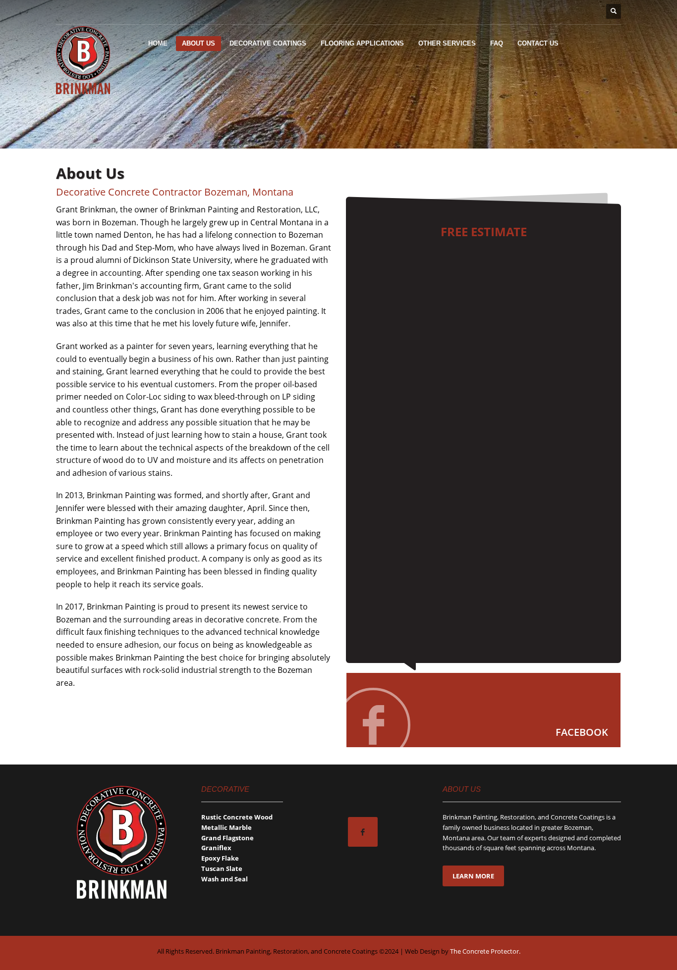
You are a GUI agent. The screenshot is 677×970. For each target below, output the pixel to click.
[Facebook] (483, 710)
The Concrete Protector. (485, 951)
